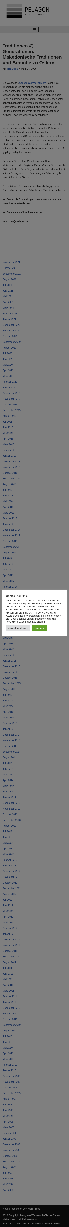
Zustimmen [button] (39, 628)
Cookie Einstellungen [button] (18, 628)
